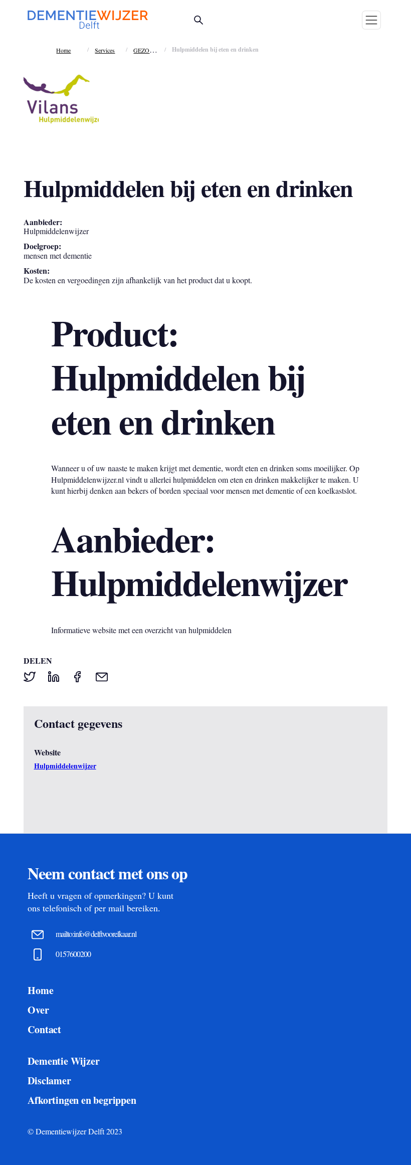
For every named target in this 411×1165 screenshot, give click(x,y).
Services (105, 50)
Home (63, 50)
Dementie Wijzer (63, 1061)
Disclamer (49, 1080)
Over (38, 1010)
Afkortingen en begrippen (82, 1100)
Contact (44, 1029)
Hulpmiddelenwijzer (65, 766)
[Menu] (371, 20)
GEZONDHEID (153, 50)
